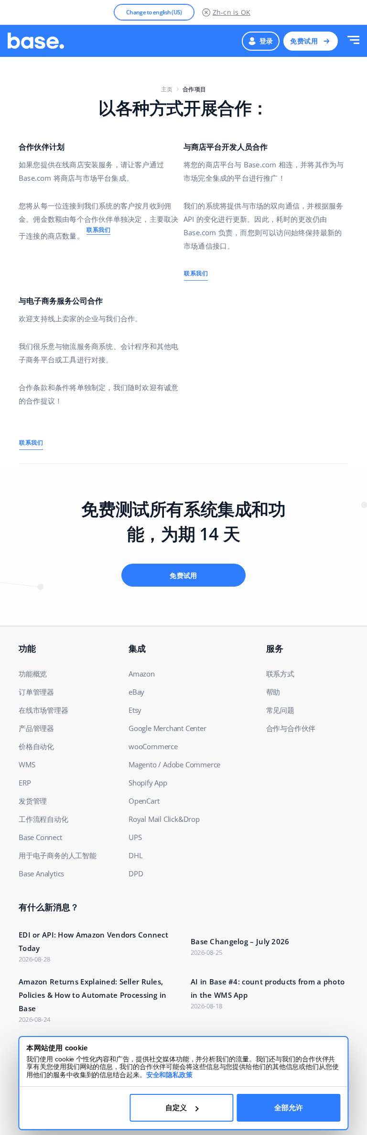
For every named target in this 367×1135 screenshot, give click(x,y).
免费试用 (304, 40)
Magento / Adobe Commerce (174, 764)
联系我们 (98, 230)
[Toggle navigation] (353, 41)
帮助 (273, 692)
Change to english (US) (154, 12)
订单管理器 (36, 692)
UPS (135, 837)
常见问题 (280, 710)
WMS (27, 764)
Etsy (135, 710)
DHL (135, 855)
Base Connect (40, 837)
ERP (25, 782)
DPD (136, 873)
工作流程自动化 (43, 819)
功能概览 (33, 673)
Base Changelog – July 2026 (240, 941)
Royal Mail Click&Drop (164, 819)
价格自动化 (36, 746)
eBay (136, 692)
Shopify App (148, 782)
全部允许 (288, 1107)
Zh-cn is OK (231, 12)
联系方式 (280, 673)
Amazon (142, 673)
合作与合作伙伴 (291, 728)
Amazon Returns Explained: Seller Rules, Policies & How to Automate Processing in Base (93, 995)
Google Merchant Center (167, 728)
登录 (266, 40)
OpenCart (144, 801)
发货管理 (33, 801)
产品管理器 (36, 728)
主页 (167, 89)
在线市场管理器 (43, 710)
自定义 (176, 1107)
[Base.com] (36, 41)
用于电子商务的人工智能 (58, 855)
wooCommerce (153, 746)
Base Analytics (41, 873)
